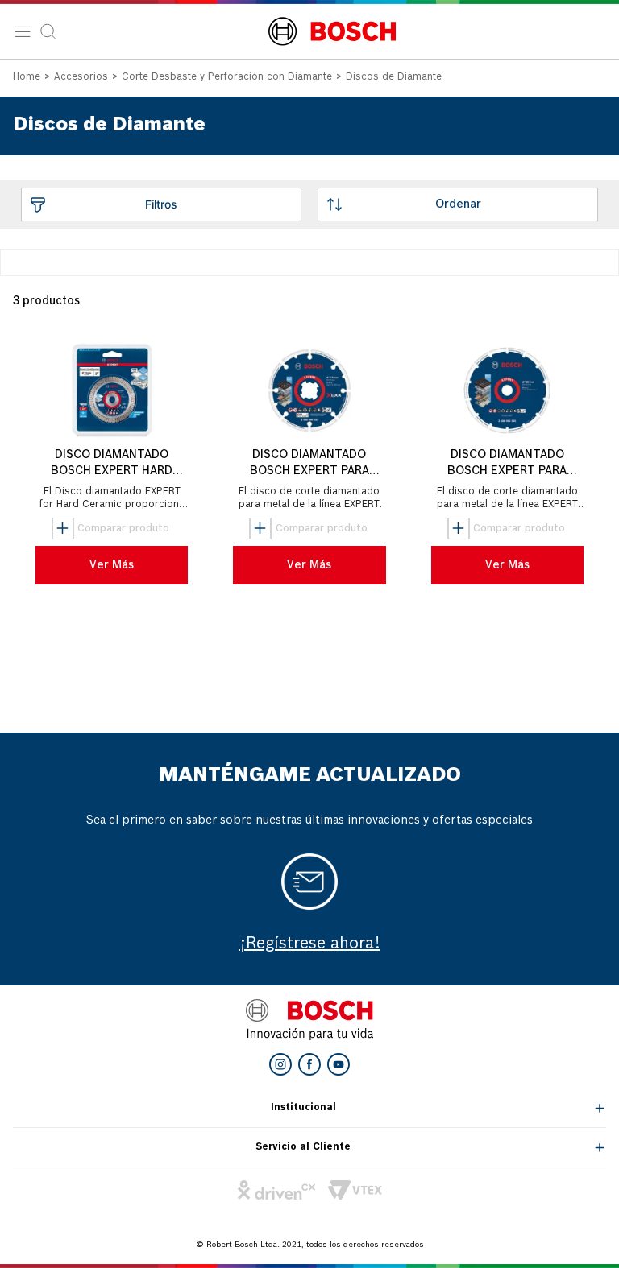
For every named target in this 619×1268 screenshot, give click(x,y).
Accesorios (81, 77)
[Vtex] (355, 1190)
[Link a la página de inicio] (26, 78)
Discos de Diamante (394, 77)
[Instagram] (280, 1064)
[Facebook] (309, 1064)
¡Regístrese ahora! (309, 944)
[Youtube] (338, 1064)
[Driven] (276, 1190)
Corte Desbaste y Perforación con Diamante (227, 77)
